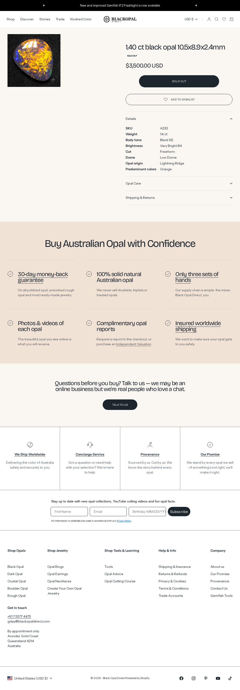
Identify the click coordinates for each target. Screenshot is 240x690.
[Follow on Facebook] (181, 678)
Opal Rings (55, 567)
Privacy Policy (124, 520)
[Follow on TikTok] (230, 678)
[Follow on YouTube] (218, 678)
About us (217, 567)
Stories (44, 19)
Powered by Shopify (137, 678)
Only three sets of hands (196, 277)
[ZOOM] (53, 79)
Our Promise (219, 574)
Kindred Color (81, 19)
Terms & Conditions (173, 588)
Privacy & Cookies (172, 581)
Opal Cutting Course (120, 581)
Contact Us (218, 588)
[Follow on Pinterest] (205, 678)
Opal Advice (114, 574)
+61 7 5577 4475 (19, 616)
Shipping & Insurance (175, 567)
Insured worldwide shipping (198, 326)
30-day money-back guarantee (43, 277)
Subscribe (179, 511)
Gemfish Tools (221, 596)
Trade (60, 19)
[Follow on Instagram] (193, 678)
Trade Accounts (171, 596)
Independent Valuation (133, 344)
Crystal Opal (17, 581)
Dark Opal (15, 574)
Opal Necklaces (59, 581)
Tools (109, 567)
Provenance (219, 581)
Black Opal (16, 567)
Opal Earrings (57, 574)
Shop (11, 19)
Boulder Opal (18, 588)
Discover (27, 19)
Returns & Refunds (173, 574)
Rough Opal (17, 596)
